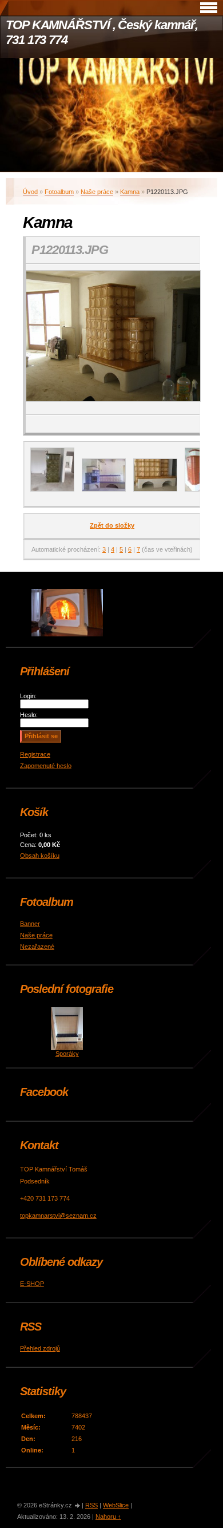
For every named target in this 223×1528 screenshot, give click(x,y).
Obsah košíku (39, 855)
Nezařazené (37, 946)
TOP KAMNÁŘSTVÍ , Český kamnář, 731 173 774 (102, 32)
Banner (30, 923)
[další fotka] (181, 339)
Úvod (30, 191)
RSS (91, 1505)
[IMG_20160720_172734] (104, 489)
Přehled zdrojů (40, 1348)
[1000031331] (52, 489)
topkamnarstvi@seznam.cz (58, 1215)
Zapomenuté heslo (45, 765)
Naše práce (97, 191)
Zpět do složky (112, 525)
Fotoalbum (59, 191)
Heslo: (29, 714)
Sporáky (67, 1053)
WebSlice (116, 1505)
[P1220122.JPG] (155, 489)
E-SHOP (32, 1283)
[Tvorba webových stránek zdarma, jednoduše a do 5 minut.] (78, 1506)
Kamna (130, 191)
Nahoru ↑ (108, 1516)
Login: (28, 695)
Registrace (35, 754)
